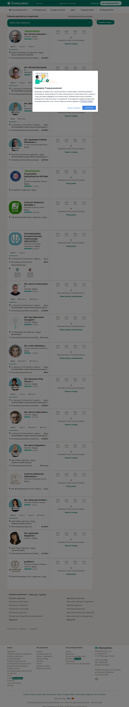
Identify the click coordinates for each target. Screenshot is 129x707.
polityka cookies (86, 101)
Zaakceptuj (89, 108)
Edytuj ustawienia (74, 108)
